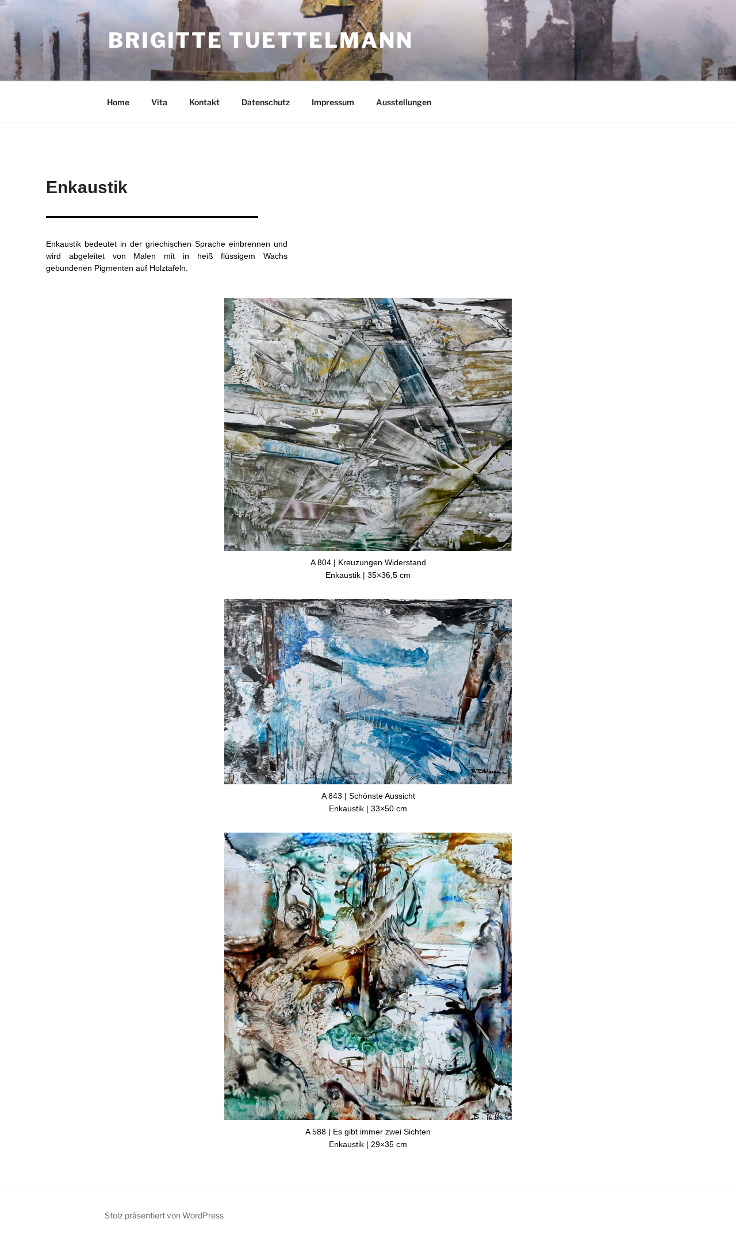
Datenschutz (265, 102)
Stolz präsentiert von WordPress (164, 1215)
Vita (159, 102)
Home (118, 102)
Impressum (333, 102)
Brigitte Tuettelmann (260, 40)
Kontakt (204, 102)
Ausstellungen (403, 102)
